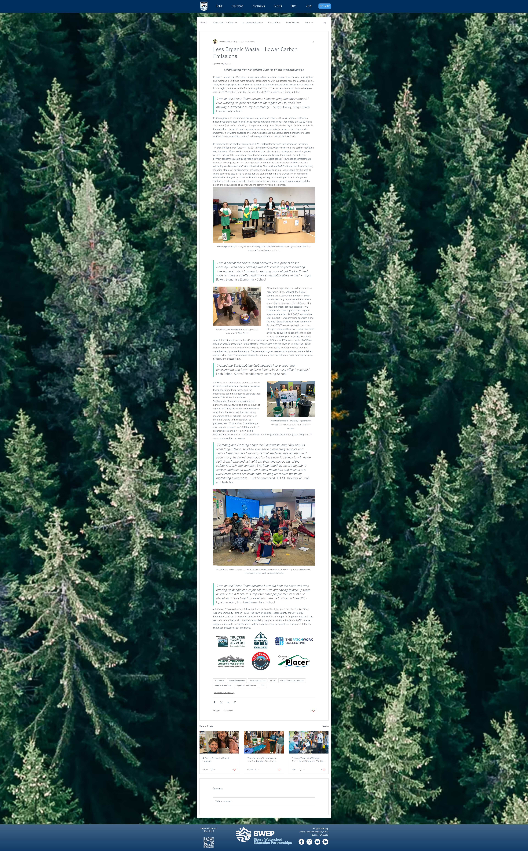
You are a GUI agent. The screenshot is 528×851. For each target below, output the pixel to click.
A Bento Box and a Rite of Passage (216, 760)
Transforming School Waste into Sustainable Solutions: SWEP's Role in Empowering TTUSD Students (262, 760)
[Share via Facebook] (214, 702)
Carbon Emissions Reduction (292, 680)
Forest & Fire (274, 22)
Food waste (219, 680)
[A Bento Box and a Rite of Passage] (219, 742)
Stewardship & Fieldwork (225, 22)
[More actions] (313, 41)
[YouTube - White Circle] (317, 842)
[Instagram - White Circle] (309, 842)
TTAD (263, 686)
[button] (277, 6)
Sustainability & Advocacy (224, 693)
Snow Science (292, 22)
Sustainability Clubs (257, 680)
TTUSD (273, 680)
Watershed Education (253, 22)
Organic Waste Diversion (246, 686)
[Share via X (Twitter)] (221, 702)
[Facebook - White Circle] (301, 842)
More (307, 22)
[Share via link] (234, 702)
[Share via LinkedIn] (228, 702)
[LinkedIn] (325, 842)
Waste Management (237, 680)
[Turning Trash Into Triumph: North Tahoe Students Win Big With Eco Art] (308, 742)
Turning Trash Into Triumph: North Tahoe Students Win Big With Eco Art (307, 760)
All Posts (203, 22)
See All (326, 726)
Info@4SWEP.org (320, 828)
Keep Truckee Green (223, 686)
